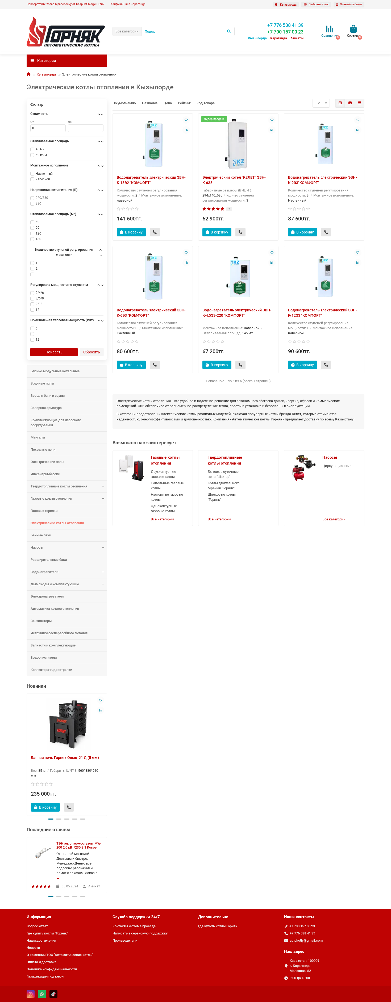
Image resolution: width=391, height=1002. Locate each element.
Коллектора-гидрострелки (51, 670)
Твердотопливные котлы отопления (59, 486)
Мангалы (38, 437)
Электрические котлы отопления (57, 523)
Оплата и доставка (41, 962)
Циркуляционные (336, 466)
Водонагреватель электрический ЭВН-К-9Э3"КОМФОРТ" (322, 180)
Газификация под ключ (45, 976)
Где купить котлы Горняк (217, 926)
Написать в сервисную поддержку (140, 933)
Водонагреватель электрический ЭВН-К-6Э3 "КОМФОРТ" (151, 313)
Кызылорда (46, 74)
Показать (54, 352)
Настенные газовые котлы (167, 497)
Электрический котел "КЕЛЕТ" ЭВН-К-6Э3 (234, 180)
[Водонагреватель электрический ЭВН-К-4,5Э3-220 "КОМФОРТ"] (238, 276)
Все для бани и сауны (48, 396)
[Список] (350, 103)
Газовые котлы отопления (51, 498)
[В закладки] (100, 700)
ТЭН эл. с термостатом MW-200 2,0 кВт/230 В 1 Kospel (78, 845)
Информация (39, 917)
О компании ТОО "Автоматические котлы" (60, 955)
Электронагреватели (47, 596)
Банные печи (41, 535)
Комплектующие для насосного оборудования (56, 422)
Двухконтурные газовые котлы (163, 474)
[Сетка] (340, 103)
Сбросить (91, 352)
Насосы (37, 547)
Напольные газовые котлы (167, 485)
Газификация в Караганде (127, 4)
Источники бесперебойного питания (59, 633)
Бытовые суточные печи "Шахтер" (223, 474)
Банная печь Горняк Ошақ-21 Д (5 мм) (65, 757)
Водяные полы (42, 383)
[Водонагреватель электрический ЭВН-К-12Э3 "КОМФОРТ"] (324, 276)
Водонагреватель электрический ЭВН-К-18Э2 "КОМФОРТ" (151, 180)
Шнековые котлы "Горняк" (222, 497)
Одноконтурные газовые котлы (164, 508)
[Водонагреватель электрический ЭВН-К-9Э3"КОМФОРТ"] (324, 144)
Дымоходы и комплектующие (55, 584)
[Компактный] (359, 103)
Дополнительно (213, 917)
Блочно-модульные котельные (55, 371)
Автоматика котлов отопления (55, 609)
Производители (125, 940)
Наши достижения (41, 940)
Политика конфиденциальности (52, 969)
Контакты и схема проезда (134, 926)
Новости (33, 948)
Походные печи (43, 450)
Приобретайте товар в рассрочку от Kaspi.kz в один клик (65, 4)
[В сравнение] (100, 710)
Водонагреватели (44, 572)
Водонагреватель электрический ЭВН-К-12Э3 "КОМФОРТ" (322, 313)
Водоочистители (44, 657)
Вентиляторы (41, 621)
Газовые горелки (44, 511)
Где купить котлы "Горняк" (47, 933)
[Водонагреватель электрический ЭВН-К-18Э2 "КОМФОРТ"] (153, 144)
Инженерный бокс (45, 474)
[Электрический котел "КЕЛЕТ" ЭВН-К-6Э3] (238, 144)
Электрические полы (47, 462)
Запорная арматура (46, 408)
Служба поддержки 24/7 (136, 917)
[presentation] (27, 753)
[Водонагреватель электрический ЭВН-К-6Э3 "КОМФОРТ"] (153, 276)
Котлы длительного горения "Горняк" (223, 485)
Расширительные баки (49, 560)
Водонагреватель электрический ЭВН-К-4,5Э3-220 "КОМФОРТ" (236, 313)
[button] (50, 819)
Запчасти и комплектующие (53, 645)
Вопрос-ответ (37, 926)
